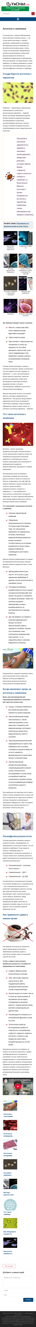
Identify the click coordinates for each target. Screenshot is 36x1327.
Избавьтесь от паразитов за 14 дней (15, 9)
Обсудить (10, 1266)
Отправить (28, 1299)
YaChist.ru (17, 4)
